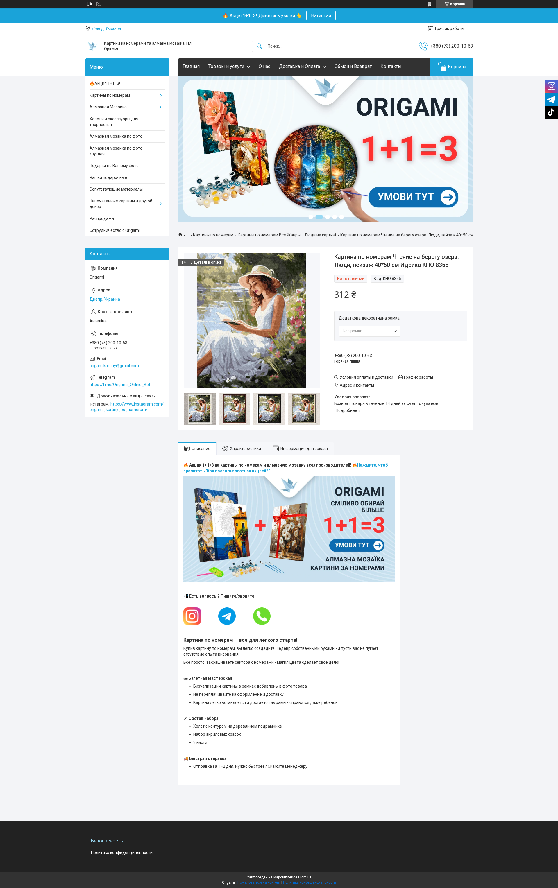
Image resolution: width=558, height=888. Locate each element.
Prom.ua (305, 877)
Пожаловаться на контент (258, 882)
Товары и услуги (226, 66)
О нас (264, 66)
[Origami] (92, 46)
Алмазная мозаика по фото (116, 136)
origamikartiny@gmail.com (114, 365)
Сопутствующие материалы (116, 189)
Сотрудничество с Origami (115, 230)
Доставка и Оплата (299, 66)
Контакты (391, 66)
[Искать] (259, 46)
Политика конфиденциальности (122, 852)
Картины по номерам (213, 235)
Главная (191, 66)
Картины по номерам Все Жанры (269, 235)
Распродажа (102, 218)
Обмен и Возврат (353, 66)
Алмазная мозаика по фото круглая (116, 151)
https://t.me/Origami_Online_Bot (120, 384)
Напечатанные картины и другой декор (121, 204)
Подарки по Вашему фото (114, 165)
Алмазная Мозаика (108, 107)
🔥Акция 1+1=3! (105, 83)
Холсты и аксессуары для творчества (114, 121)
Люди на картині (320, 235)
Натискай (321, 15)
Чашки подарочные (108, 177)
